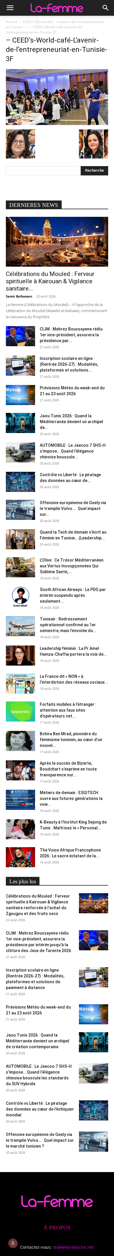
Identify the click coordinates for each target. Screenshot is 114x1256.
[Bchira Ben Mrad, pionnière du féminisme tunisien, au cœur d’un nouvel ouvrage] (20, 741)
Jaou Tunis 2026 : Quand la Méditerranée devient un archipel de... (71, 422)
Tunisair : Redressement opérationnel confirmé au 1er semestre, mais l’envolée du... (68, 625)
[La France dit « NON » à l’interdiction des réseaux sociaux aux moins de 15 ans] (20, 683)
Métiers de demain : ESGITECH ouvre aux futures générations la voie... (71, 798)
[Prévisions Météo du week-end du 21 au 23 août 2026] (20, 395)
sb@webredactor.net (73, 1247)
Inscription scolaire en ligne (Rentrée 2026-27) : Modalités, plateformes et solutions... (69, 364)
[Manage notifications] (13, 1243)
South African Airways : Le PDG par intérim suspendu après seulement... (73, 595)
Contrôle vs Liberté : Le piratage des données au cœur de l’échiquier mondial (40, 1109)
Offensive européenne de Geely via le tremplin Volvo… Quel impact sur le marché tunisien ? (40, 1140)
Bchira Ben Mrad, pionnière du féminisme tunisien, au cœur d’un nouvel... (71, 739)
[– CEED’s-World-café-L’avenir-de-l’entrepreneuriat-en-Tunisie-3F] (57, 123)
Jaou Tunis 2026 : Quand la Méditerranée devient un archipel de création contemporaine (37, 1041)
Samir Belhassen (19, 296)
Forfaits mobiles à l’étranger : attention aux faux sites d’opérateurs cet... (68, 710)
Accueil (12, 21)
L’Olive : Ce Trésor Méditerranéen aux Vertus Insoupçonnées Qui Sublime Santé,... (71, 566)
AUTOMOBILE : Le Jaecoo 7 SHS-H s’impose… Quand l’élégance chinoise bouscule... (73, 451)
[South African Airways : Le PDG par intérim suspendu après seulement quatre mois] (20, 597)
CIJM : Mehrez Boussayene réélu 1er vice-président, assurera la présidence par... (71, 335)
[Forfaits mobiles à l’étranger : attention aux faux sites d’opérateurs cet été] (20, 711)
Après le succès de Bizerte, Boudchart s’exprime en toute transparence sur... (68, 769)
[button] (10, 8)
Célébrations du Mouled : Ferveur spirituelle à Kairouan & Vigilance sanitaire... (50, 281)
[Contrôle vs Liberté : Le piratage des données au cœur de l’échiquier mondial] (20, 482)
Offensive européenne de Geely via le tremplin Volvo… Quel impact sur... (73, 508)
